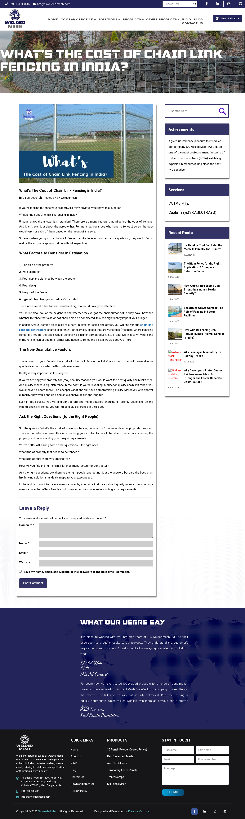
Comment (26, 525)
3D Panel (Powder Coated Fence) (127, 749)
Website (24, 562)
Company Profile (77, 19)
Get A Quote (229, 18)
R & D (186, 19)
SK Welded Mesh (48, 811)
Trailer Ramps (115, 777)
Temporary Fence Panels (122, 770)
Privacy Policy (79, 790)
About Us (76, 756)
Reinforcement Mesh (120, 756)
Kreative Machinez (139, 811)
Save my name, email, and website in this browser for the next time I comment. (77, 572)
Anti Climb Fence (117, 763)
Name (24, 543)
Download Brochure (83, 783)
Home (53, 19)
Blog (198, 19)
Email (24, 552)
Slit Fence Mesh (116, 783)
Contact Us (192, 23)
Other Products (162, 19)
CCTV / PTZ (178, 203)
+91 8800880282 (19, 4)
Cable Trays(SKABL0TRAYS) (192, 212)
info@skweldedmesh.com (53, 4)
